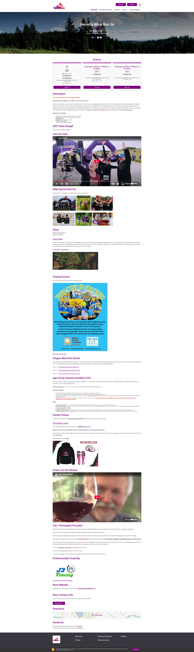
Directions (105, 33)
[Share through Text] (101, 37)
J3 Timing (102, 110)
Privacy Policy (71, 650)
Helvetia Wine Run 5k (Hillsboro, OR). (69, 370)
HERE (67, 438)
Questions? (59, 603)
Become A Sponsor (106, 10)
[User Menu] (140, 4)
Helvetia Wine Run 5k (97, 24)
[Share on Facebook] (93, 37)
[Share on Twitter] (95, 37)
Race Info (94, 10)
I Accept (135, 649)
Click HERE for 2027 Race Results (62, 580)
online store (58, 435)
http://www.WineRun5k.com (86, 588)
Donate (132, 4)
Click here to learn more (60, 354)
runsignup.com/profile (64, 547)
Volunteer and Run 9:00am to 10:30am (127, 67)
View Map (98, 615)
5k (67, 66)
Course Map (58, 239)
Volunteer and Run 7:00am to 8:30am (97, 67)
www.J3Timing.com (126, 110)
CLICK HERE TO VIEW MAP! (60, 249)
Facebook (79, 626)
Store (86, 426)
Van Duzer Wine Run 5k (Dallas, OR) (69, 367)
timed (88, 110)
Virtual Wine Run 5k (82, 539)
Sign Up (121, 4)
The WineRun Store (60, 423)
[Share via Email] (98, 37)
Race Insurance (135, 10)
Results (117, 10)
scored (95, 110)
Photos (124, 10)
